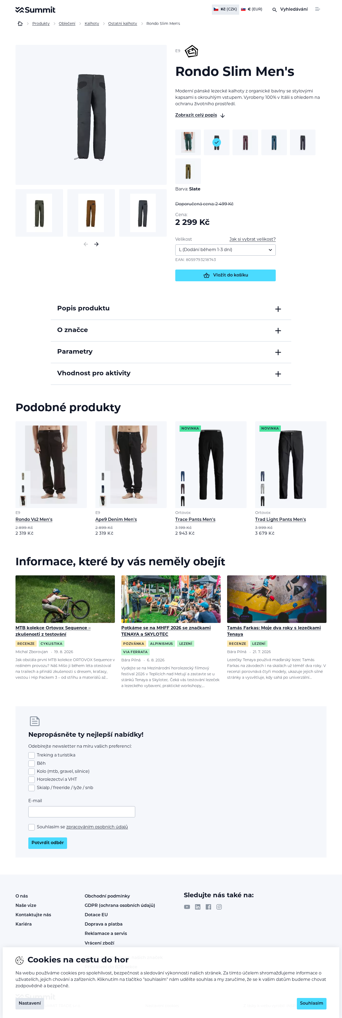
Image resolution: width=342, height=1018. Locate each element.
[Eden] (188, 142)
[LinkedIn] (197, 907)
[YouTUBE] (187, 907)
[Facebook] (208, 907)
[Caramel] (188, 171)
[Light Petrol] (274, 142)
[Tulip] (245, 142)
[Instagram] (219, 907)
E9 (17, 513)
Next (96, 244)
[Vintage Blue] (303, 142)
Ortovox (183, 513)
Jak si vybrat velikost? (253, 239)
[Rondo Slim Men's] (91, 115)
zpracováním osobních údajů (97, 827)
